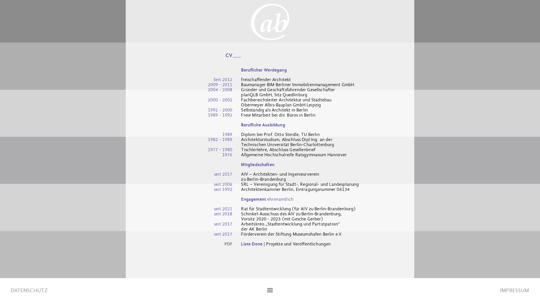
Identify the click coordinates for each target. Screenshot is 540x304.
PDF (228, 244)
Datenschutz (29, 290)
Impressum (514, 290)
